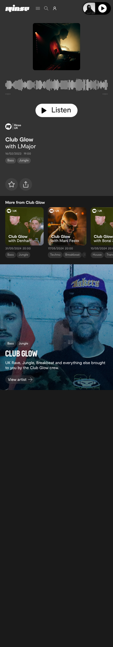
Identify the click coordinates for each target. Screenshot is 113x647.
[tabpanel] (56, 85)
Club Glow (19, 139)
